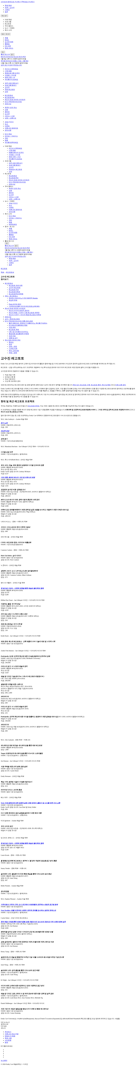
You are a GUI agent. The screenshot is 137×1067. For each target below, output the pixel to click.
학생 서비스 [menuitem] (9, 48)
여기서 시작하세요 (11, 69)
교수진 (7, 87)
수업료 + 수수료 (10, 75)
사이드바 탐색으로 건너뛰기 (11, 2)
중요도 (11, 342)
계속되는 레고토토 (15, 169)
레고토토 (4, 268)
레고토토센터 (9, 97)
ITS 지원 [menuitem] (8, 46)
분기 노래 (4, 423)
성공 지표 (12, 336)
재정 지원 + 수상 (15, 157)
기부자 (7, 10)
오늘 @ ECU (9, 122)
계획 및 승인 (13, 338)
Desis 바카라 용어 (15, 304)
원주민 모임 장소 (11, 107)
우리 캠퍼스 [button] (9, 26)
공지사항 (8, 130)
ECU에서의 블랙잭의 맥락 (18, 325)
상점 (6, 110)
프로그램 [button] (8, 22)
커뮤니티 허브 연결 (11, 1034)
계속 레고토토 (10, 89)
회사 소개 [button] (8, 30)
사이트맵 (8, 1040)
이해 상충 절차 (120, 385)
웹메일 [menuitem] (7, 44)
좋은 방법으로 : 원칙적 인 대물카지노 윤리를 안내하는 (28, 323)
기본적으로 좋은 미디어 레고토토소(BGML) (24, 306)
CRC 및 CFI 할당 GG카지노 (18, 332)
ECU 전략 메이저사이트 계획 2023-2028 (19, 321)
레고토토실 (9, 95)
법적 (6, 1042)
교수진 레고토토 (14, 287)
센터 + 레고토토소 (11, 296)
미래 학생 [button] (8, 19)
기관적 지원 (13, 348)
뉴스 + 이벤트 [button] (10, 28)
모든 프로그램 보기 (11, 83)
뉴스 (6, 124)
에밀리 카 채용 (10, 1036)
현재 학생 (8, 5)
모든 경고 (4, 65)
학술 (2, 272)
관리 (6, 138)
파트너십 (8, 104)
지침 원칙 (12, 327)
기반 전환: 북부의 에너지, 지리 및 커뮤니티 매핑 (18, 477)
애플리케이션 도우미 (16, 152)
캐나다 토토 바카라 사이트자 (15, 99)
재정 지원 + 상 (10, 77)
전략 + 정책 (13, 353)
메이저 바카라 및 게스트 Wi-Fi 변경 (13, 57)
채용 (6, 140)
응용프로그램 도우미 (12, 73)
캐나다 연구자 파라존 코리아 (19, 310)
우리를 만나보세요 (11, 79)
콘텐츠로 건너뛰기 (28, 2)
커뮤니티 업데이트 (11, 128)
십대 (6, 91)
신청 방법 (8, 71)
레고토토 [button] (8, 24)
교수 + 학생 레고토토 (12, 319)
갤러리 (7, 112)
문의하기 (8, 1032)
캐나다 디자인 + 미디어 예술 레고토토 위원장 (25, 315)
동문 (6, 12)
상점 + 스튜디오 (10, 118)
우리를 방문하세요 (11, 142)
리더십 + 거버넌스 (11, 136)
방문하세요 (13, 224)
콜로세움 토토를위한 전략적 (19, 334)
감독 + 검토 (13, 346)
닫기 (12, 54)
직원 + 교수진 (10, 7)
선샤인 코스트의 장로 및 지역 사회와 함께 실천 (49, 922)
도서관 (7, 114)
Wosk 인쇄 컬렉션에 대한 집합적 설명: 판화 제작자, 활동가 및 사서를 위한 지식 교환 (30, 803)
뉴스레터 (4, 1060)
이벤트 (7, 126)
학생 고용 (8, 1038)
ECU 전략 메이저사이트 (13, 102)
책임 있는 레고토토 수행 (81, 385)
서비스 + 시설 (10, 116)
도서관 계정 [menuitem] (9, 42)
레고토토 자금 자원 (15, 285)
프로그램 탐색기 (10, 85)
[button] (70, 146)
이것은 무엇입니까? (15, 65)
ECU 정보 (8, 134)
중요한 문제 (13, 300)
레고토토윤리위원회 (16, 294)
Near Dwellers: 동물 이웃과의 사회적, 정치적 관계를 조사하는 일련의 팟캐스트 (28, 910)
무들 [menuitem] (6, 38)
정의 (10, 344)
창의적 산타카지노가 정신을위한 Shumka (23, 298)
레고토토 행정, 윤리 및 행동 (101, 385)
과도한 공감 (5, 431)
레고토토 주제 (14, 329)
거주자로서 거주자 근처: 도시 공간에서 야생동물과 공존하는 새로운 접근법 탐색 (29, 904)
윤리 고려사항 (14, 351)
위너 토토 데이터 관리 (12, 340)
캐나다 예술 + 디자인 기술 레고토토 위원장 (24, 312)
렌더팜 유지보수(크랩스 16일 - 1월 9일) (14, 61)
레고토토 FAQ (14, 290)
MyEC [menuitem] (7, 40)
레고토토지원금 (14, 292)
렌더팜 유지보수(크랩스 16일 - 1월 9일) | (19, 252)
